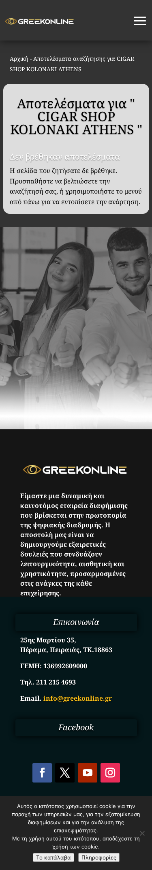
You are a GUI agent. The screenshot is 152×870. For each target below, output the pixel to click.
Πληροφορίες (98, 857)
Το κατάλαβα (53, 857)
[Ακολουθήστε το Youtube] (87, 773)
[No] (142, 833)
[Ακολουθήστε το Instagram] (110, 773)
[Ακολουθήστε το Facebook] (42, 773)
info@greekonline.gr (77, 698)
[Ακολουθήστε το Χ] (65, 773)
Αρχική (19, 58)
